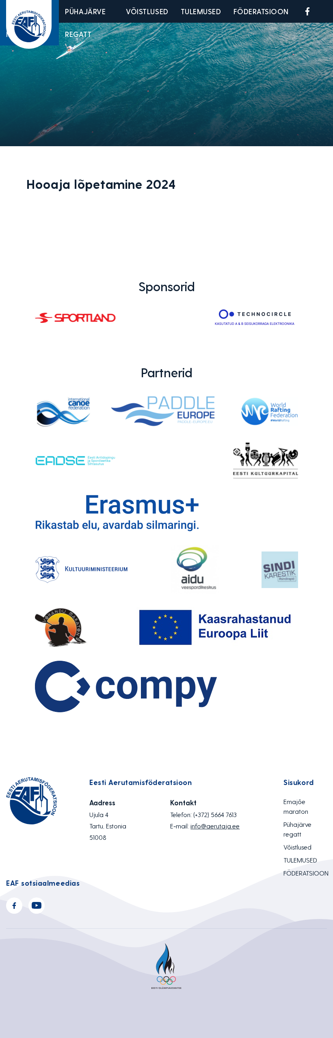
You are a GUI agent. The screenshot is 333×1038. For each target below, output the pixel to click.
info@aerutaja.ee (215, 826)
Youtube (326, 11)
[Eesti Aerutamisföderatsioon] (29, 24)
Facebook (307, 11)
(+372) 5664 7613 (215, 814)
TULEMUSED (201, 11)
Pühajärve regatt (85, 22)
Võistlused (147, 11)
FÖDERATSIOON (261, 11)
